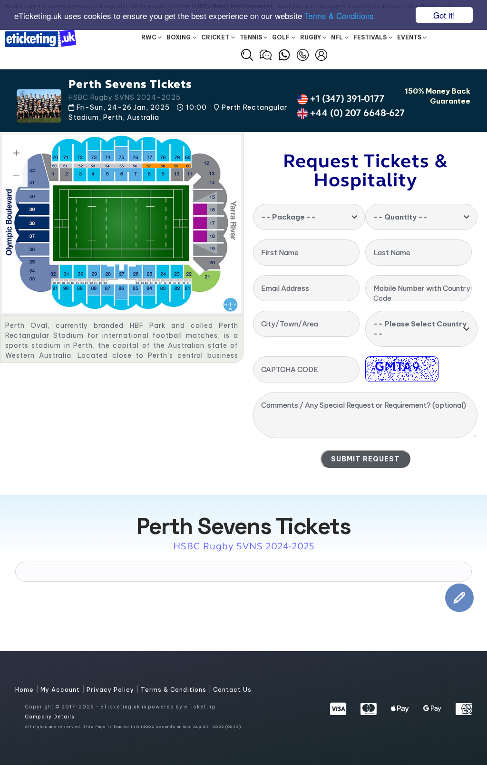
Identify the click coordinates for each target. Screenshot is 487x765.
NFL (337, 37)
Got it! (444, 15)
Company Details (49, 717)
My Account (61, 689)
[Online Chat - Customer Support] (266, 53)
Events (409, 37)
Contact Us (232, 689)
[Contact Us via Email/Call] (303, 53)
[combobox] (309, 217)
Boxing (178, 37)
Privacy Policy (111, 689)
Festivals (370, 37)
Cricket (215, 37)
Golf (281, 37)
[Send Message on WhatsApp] (284, 53)
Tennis (251, 37)
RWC (148, 37)
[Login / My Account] (321, 53)
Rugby (310, 37)
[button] (247, 55)
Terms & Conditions (339, 15)
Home (25, 689)
